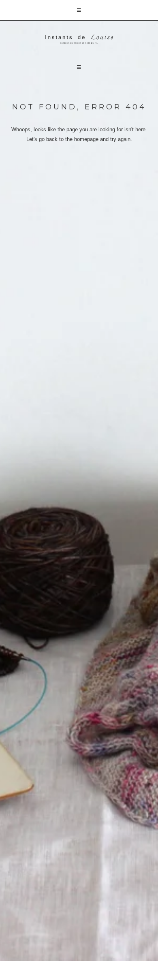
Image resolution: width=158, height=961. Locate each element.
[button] (79, 10)
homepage (86, 139)
